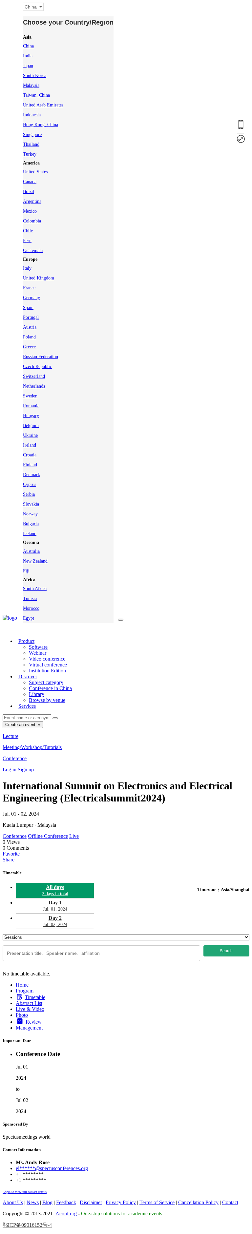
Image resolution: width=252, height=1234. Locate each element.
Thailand (31, 144)
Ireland (29, 445)
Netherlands (34, 386)
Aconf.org (66, 1213)
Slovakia (31, 504)
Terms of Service (157, 1202)
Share (8, 859)
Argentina (32, 201)
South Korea (34, 75)
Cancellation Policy (198, 1202)
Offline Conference (48, 836)
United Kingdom (38, 278)
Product (26, 641)
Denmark (31, 474)
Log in (9, 769)
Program (24, 990)
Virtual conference (48, 664)
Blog (47, 1202)
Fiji (26, 571)
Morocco (31, 608)
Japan (28, 65)
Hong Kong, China (40, 124)
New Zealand (35, 561)
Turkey (29, 154)
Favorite (11, 854)
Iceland (29, 533)
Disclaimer (91, 1202)
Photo (22, 1015)
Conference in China (50, 688)
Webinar (37, 653)
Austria (29, 327)
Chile (28, 230)
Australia (31, 551)
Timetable (35, 997)
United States (35, 171)
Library (36, 694)
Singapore (32, 134)
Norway (30, 513)
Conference (15, 758)
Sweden (30, 396)
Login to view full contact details (25, 1192)
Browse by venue (47, 700)
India (27, 55)
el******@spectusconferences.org (52, 1168)
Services (27, 706)
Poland (29, 337)
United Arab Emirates (43, 105)
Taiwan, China (36, 95)
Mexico (30, 211)
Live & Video (30, 1009)
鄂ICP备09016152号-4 (27, 1225)
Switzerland (34, 376)
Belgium (31, 425)
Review (34, 1022)
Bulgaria (31, 523)
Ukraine (30, 435)
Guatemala (33, 250)
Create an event (21, 724)
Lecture (10, 736)
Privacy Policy (121, 1202)
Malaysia (31, 85)
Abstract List (29, 1003)
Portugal (31, 317)
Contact (230, 1202)
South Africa (35, 588)
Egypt (28, 618)
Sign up (26, 769)
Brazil (28, 191)
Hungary (31, 415)
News (33, 1202)
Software (38, 647)
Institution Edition (47, 670)
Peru (27, 240)
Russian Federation (40, 356)
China (28, 46)
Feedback (66, 1202)
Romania (31, 405)
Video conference (47, 659)
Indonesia (32, 114)
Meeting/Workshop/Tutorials (32, 747)
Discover (27, 676)
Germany (31, 297)
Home (22, 985)
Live (74, 836)
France (29, 287)
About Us (13, 1202)
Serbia (29, 494)
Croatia (29, 455)
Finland (30, 464)
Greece (29, 346)
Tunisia (30, 598)
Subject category (46, 682)
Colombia (32, 221)
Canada (29, 181)
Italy (27, 268)
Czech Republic (37, 366)
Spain (28, 307)
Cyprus (29, 484)
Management (29, 1028)
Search (226, 951)
